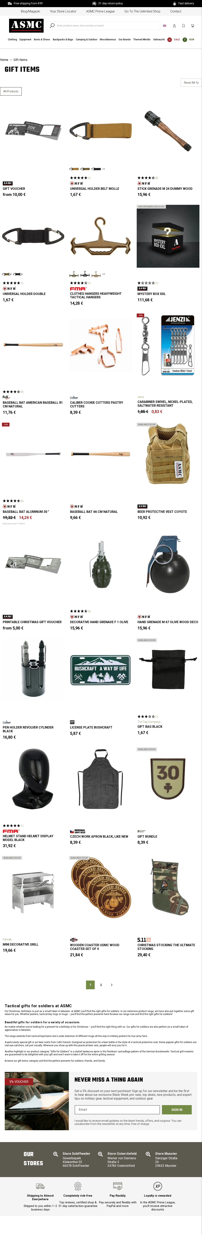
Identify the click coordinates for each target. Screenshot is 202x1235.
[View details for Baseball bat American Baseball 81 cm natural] (33, 345)
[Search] (52, 25)
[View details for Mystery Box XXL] (168, 236)
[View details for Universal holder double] (33, 236)
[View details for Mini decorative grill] (33, 887)
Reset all (190, 82)
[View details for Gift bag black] (168, 669)
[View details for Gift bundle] (168, 778)
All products (10, 91)
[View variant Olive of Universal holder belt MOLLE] (85, 169)
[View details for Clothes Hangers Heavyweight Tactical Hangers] (100, 236)
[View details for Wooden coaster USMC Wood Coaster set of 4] (100, 887)
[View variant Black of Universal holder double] (17, 274)
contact (175, 11)
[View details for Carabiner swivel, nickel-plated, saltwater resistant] (168, 345)
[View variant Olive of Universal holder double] (6, 274)
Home (4, 60)
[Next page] (111, 985)
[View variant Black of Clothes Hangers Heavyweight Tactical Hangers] (85, 274)
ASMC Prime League (100, 11)
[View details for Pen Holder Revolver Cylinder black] (33, 669)
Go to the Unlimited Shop (142, 11)
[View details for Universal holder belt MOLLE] (100, 131)
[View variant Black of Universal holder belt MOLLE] (96, 169)
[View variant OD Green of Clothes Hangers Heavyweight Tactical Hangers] (74, 274)
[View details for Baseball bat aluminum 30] (33, 454)
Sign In (176, 1110)
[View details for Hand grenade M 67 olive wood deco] (168, 564)
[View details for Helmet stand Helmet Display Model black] (33, 778)
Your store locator (63, 11)
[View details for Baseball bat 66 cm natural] (100, 454)
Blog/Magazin (30, 11)
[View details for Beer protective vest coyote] (168, 454)
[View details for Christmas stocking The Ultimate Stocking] (168, 887)
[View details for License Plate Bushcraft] (100, 669)
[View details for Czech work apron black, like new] (100, 778)
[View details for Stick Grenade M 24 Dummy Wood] (168, 131)
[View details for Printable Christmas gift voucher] (33, 564)
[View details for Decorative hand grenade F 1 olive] (100, 564)
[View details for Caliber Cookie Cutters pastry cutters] (100, 345)
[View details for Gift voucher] (33, 131)
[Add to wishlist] (58, 106)
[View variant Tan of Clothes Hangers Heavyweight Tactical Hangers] (96, 274)
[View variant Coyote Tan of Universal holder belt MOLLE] (74, 169)
